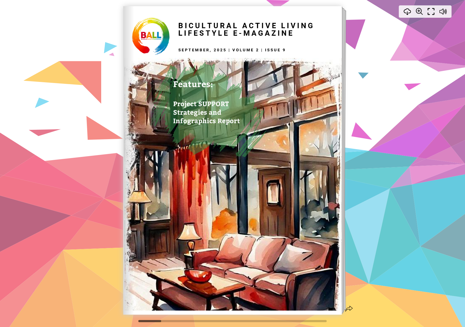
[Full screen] (431, 11)
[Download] (407, 11)
